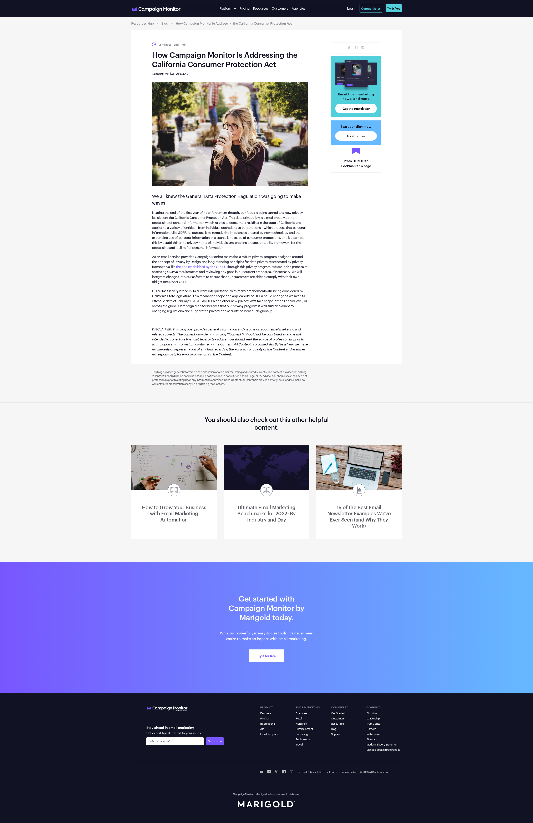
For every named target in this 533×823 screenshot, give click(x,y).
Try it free (393, 8)
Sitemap (371, 739)
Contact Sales (371, 8)
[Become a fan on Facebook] (284, 771)
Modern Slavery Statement (382, 744)
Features (265, 713)
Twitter (349, 47)
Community (339, 707)
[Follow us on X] (276, 771)
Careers (371, 728)
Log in (351, 8)
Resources (261, 8)
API (262, 728)
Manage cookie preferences (383, 749)
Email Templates (269, 734)
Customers (280, 8)
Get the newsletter (356, 108)
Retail (299, 718)
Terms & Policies (307, 772)
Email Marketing (308, 707)
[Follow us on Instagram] (291, 771)
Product (266, 707)
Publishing (302, 734)
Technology (303, 739)
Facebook (356, 47)
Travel (299, 744)
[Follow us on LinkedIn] (269, 771)
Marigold (262, 794)
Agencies (298, 8)
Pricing (244, 8)
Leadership (373, 718)
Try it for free (356, 136)
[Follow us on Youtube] (261, 771)
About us (371, 713)
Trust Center (373, 723)
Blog (333, 728)
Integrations (267, 723)
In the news (373, 734)
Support (336, 734)
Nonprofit (301, 723)
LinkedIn (362, 47)
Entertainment (304, 728)
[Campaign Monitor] (167, 708)
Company (373, 707)
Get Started (338, 713)
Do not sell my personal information (338, 772)
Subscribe (215, 741)
